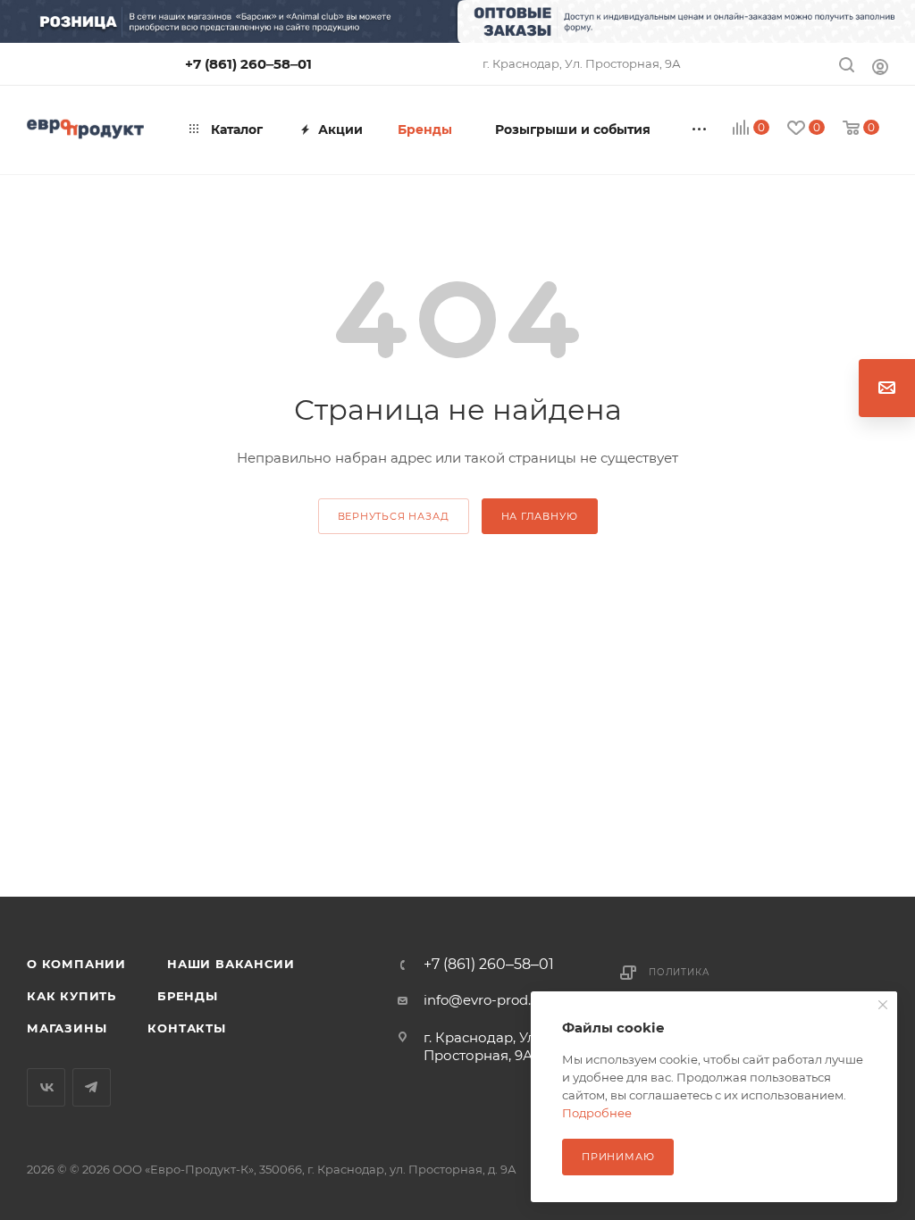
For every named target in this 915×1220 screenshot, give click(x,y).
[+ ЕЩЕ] (700, 129)
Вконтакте (46, 1087)
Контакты (186, 1028)
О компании (76, 964)
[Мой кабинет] (880, 66)
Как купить (71, 996)
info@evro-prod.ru (484, 999)
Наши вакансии (230, 964)
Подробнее (597, 1113)
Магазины (66, 1028)
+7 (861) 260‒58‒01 (248, 63)
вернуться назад (393, 516)
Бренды (187, 996)
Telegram (91, 1087)
